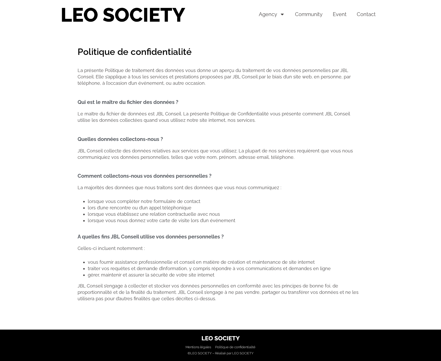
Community (309, 14)
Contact (366, 14)
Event (340, 14)
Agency (268, 14)
